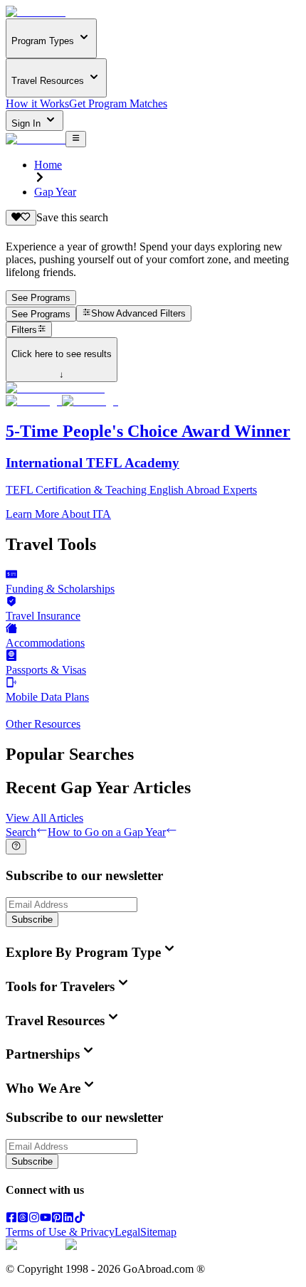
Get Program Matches (118, 103)
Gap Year (55, 192)
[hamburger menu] (75, 139)
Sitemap (158, 1232)
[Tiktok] (79, 1219)
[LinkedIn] (68, 1219)
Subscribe (32, 919)
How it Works (37, 103)
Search (21, 832)
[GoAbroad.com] (35, 12)
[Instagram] (34, 1219)
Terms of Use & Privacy (60, 1232)
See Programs (40, 297)
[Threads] (22, 1219)
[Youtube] (45, 1219)
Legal (127, 1232)
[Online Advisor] (16, 846)
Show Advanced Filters (138, 314)
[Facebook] (11, 1219)
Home (48, 165)
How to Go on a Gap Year (107, 832)
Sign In (27, 123)
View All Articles (44, 818)
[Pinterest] (57, 1219)
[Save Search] (21, 218)
